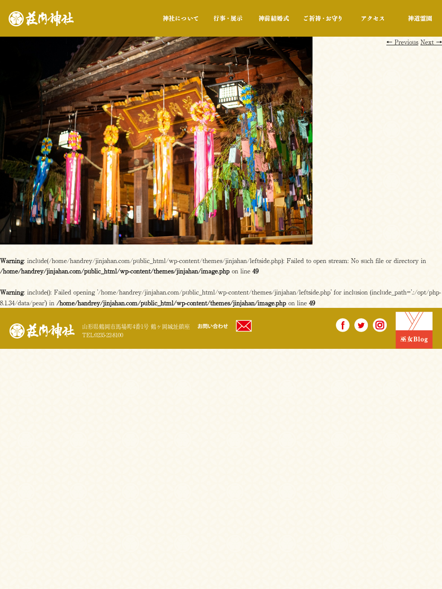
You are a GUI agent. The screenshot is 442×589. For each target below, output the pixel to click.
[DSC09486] (156, 239)
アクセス (373, 18)
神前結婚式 (273, 18)
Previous (402, 41)
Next (431, 41)
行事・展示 (228, 18)
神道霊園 (419, 18)
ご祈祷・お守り (322, 18)
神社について (181, 18)
